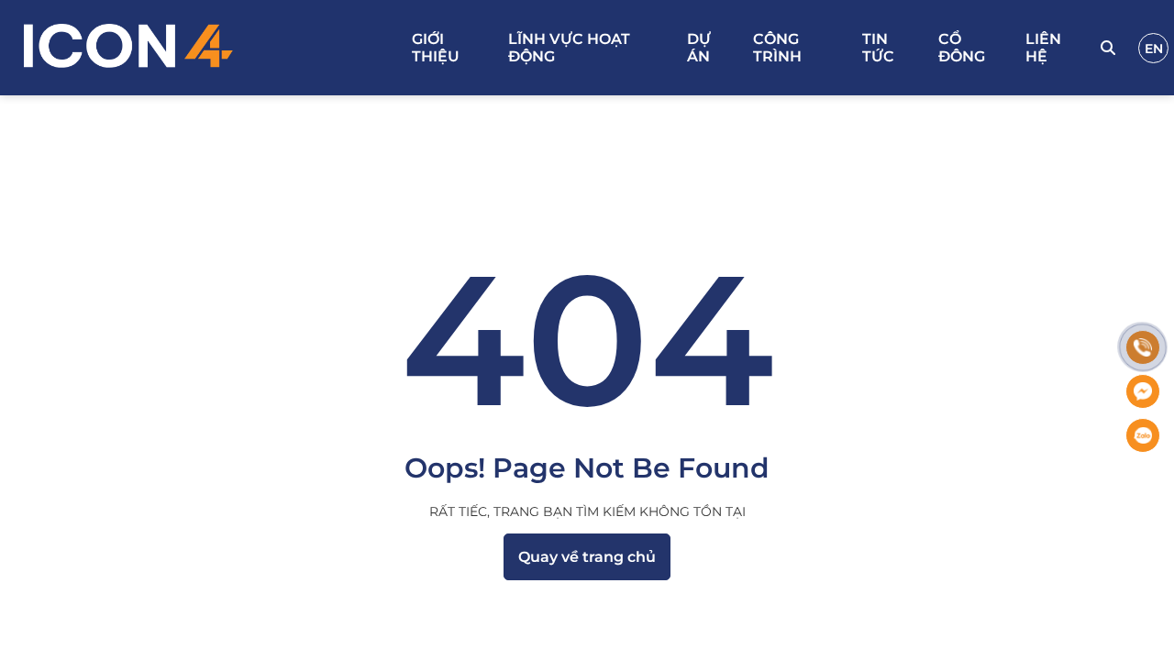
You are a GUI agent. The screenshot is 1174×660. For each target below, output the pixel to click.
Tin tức (878, 47)
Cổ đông (961, 47)
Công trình (777, 47)
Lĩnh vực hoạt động (569, 47)
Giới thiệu (436, 47)
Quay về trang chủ (587, 557)
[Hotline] (1142, 347)
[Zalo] (1142, 435)
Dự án (699, 47)
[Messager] (1142, 391)
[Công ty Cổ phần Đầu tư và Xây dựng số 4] (208, 48)
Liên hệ (1043, 47)
